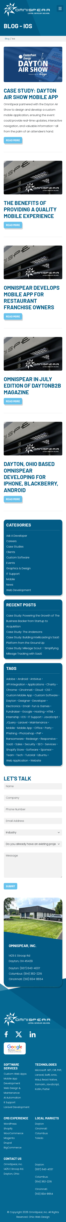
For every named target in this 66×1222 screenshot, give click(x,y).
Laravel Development (16, 1107)
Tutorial (30, 755)
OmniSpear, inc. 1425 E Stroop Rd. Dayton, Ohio (14, 1169)
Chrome (11, 690)
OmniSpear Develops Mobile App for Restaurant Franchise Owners (32, 297)
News (9, 585)
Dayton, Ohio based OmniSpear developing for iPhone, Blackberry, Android (31, 477)
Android (23, 679)
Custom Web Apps (15, 1074)
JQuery (11, 722)
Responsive (48, 739)
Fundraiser (13, 712)
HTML (50, 712)
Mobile (10, 579)
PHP (39, 733)
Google (27, 712)
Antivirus (35, 679)
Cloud (39, 690)
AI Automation (12, 1097)
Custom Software (17, 557)
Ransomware (15, 739)
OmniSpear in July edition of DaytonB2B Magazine (32, 385)
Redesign (32, 739)
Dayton (11, 701)
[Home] (27, 9)
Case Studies (15, 547)
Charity (51, 684)
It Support (9, 1102)
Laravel (22, 722)
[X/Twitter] (19, 1034)
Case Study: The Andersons (24, 632)
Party (48, 728)
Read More (13, 140)
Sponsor (46, 750)
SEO (40, 744)
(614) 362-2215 (33, 974)
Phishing (11, 733)
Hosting (40, 712)
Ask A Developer (16, 536)
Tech (19, 755)
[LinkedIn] (32, 1034)
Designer (24, 701)
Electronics (13, 706)
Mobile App (24, 728)
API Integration (15, 684)
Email (26, 706)
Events (10, 563)
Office (38, 728)
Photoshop (26, 733)
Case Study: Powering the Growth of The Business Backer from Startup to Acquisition (33, 621)
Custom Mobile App (19, 695)
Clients (10, 552)
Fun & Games (41, 706)
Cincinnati (25, 690)
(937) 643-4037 (30, 968)
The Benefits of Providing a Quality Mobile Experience (30, 209)
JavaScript (51, 717)
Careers (11, 541)
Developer (39, 701)
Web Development (18, 590)
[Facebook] (6, 1034)
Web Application (17, 760)
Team (10, 755)
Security (30, 744)
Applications (36, 684)
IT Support (13, 574)
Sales (18, 744)
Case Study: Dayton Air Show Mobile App (31, 93)
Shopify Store (15, 750)
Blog (7, 38)
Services (50, 744)
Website (35, 760)
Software (32, 750)
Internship (12, 717)
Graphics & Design (18, 568)
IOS (23, 717)
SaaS (9, 744)
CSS (47, 690)
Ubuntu (42, 755)
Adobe (10, 679)
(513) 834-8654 (33, 979)
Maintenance (38, 722)
